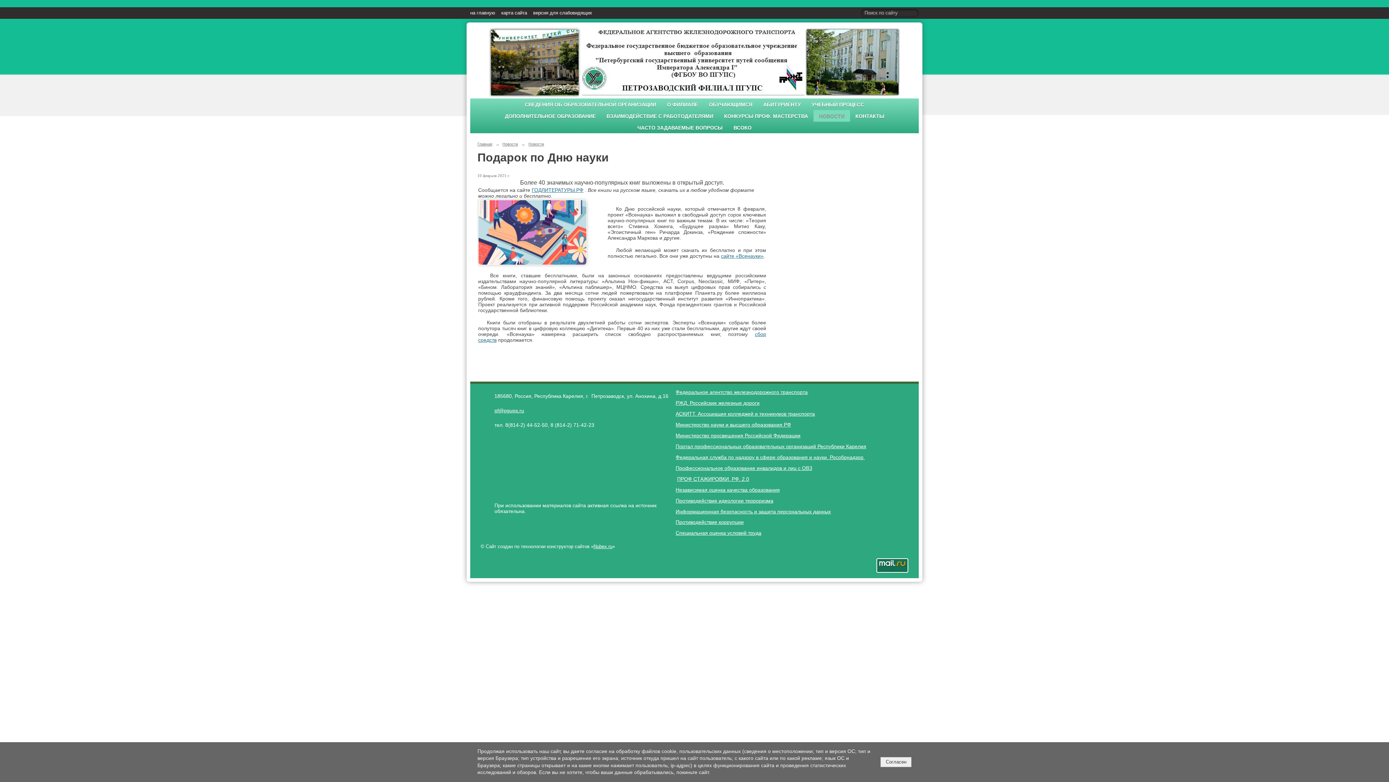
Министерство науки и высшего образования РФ (733, 425)
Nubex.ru (603, 546)
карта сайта (514, 13)
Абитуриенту (782, 105)
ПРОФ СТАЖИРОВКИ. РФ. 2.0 (713, 479)
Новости (832, 116)
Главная (484, 144)
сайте (727, 256)
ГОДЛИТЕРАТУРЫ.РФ (557, 190)
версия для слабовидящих (562, 13)
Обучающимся (730, 105)
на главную (482, 13)
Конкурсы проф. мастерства (766, 116)
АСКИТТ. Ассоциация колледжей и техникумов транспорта (745, 414)
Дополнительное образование (550, 116)
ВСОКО (743, 128)
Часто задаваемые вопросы (680, 128)
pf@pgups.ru (509, 410)
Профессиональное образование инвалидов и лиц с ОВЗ (744, 468)
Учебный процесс (838, 105)
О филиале (682, 105)
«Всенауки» (749, 256)
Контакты (869, 116)
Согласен (896, 762)
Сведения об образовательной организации (590, 105)
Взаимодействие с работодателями (660, 116)
